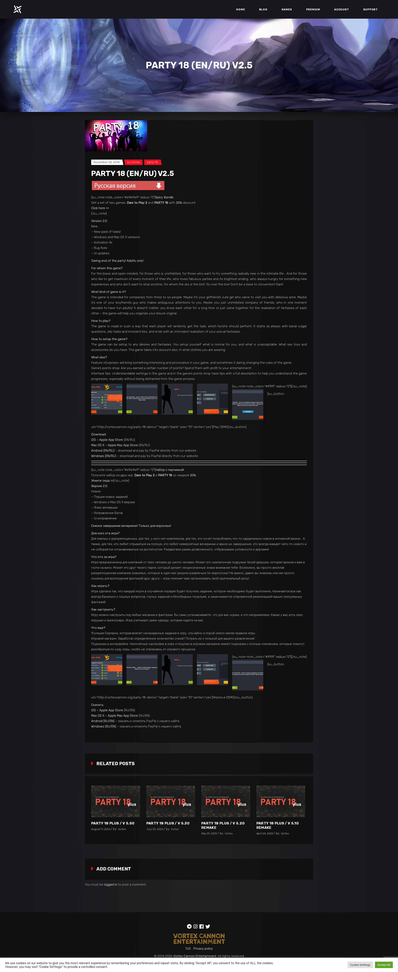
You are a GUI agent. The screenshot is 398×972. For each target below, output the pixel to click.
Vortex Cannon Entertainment (194, 956)
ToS (188, 948)
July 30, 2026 (154, 829)
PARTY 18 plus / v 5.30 (167, 823)
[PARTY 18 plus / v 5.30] (170, 801)
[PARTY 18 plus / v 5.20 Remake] (225, 801)
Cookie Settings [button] (360, 964)
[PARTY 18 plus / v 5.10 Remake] (280, 801)
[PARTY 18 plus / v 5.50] (115, 801)
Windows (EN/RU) (103, 456)
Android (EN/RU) (102, 450)
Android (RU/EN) (102, 721)
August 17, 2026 (100, 829)
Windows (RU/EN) (103, 726)
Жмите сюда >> (102, 480)
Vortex (135, 162)
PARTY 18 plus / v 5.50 (112, 823)
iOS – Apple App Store (107, 440)
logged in (110, 884)
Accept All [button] (383, 964)
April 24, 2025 (264, 833)
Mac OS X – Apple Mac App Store (114, 445)
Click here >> (100, 208)
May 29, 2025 (209, 833)
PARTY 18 (152, 162)
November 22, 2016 (107, 162)
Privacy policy (203, 948)
